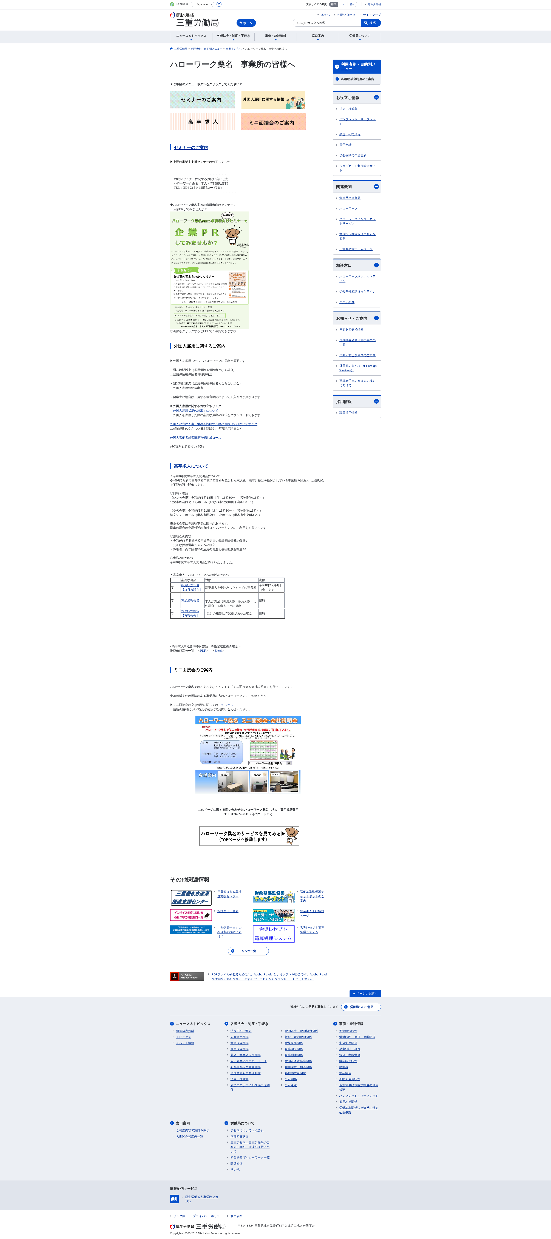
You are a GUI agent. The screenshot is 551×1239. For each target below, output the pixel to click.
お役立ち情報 (347, 98)
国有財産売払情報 (351, 329)
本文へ (325, 14)
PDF (203, 650)
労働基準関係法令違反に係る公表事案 (358, 1110)
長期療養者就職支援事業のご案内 (357, 342)
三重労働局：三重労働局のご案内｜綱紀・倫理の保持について (250, 1147)
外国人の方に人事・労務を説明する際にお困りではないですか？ (213, 424)
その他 (235, 1169)
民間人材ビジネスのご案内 (357, 355)
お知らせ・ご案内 (351, 318)
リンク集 (179, 1216)
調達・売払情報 (350, 134)
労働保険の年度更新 (353, 155)
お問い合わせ (346, 14)
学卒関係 (345, 1073)
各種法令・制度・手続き (249, 1024)
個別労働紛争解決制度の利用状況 (358, 1087)
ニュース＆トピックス (193, 1024)
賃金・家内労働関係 (298, 1037)
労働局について (243, 1123)
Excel (218, 650)
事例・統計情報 (351, 1024)
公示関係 (291, 1079)
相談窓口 (344, 265)
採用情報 (344, 402)
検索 (373, 23)
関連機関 (344, 187)
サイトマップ (372, 14)
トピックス (183, 1037)
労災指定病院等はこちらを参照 (357, 236)
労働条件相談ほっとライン (357, 291)
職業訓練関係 (294, 1055)
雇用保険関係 (240, 1049)
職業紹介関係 (294, 1049)
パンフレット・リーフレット (357, 121)
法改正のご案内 (241, 1031)
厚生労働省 (374, 4)
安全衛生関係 (240, 1037)
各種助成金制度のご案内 (357, 79)
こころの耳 (346, 302)
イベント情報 (185, 1043)
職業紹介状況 (348, 1061)
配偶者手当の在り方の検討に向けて (357, 383)
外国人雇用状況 (349, 1079)
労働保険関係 (240, 1043)
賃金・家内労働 (349, 1055)
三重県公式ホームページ (356, 249)
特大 (352, 4)
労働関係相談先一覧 (189, 1136)
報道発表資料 (185, 1031)
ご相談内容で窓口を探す (192, 1130)
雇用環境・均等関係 (298, 1067)
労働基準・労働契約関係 (301, 1031)
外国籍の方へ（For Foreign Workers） (358, 368)
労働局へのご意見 (361, 1007)
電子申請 (345, 145)
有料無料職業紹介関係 (246, 1067)
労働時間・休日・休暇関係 (357, 1037)
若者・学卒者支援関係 (246, 1055)
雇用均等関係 (348, 1101)
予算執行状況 (348, 1031)
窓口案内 (183, 1123)
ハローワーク (348, 208)
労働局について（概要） (247, 1130)
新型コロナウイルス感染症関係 (250, 1087)
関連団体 (237, 1163)
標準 (333, 4)
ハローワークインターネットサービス (357, 221)
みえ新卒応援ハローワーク (249, 1061)
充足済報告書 (190, 600)
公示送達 (291, 1085)
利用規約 (237, 1216)
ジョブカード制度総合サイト (357, 168)
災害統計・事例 (349, 1049)
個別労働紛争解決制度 (246, 1073)
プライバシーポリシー (208, 1216)
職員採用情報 (348, 412)
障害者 (343, 1067)
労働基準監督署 (350, 198)
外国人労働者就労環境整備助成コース (195, 437)
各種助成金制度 (295, 1073)
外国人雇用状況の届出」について (195, 410)
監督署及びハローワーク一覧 (250, 1157)
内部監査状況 (240, 1136)
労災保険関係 (294, 1043)
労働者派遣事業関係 (298, 1061)
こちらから (225, 705)
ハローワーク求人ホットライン (357, 279)
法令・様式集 (348, 108)
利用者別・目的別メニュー (358, 66)
